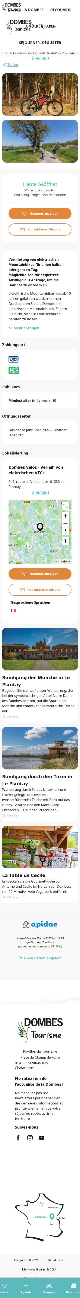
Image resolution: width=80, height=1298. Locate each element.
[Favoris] (32, 26)
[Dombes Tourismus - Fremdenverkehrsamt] (16, 26)
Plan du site (55, 1260)
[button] (41, 26)
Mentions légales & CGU (39, 1269)
